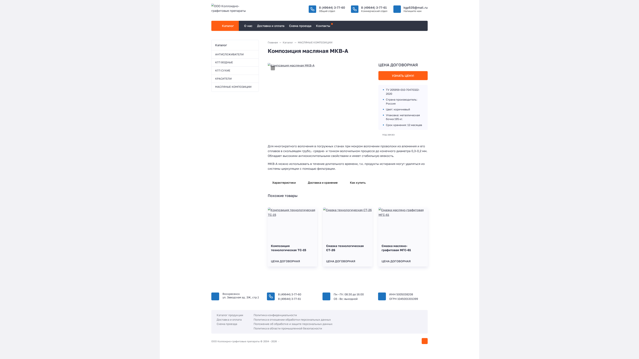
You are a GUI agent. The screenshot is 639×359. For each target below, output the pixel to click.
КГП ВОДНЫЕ (224, 62)
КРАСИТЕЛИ (223, 78)
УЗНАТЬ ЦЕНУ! (403, 75)
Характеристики (284, 182)
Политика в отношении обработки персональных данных (292, 319)
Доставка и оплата (229, 319)
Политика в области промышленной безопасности (288, 328)
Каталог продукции (230, 315)
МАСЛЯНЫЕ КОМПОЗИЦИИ (233, 86)
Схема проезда (227, 324)
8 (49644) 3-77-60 (332, 7)
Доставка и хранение (323, 182)
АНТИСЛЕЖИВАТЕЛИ (229, 54)
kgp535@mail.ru (416, 7)
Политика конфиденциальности (275, 315)
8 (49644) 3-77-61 (374, 7)
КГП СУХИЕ (222, 70)
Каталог (228, 26)
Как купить (358, 182)
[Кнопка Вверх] (425, 341)
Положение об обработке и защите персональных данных (293, 324)
